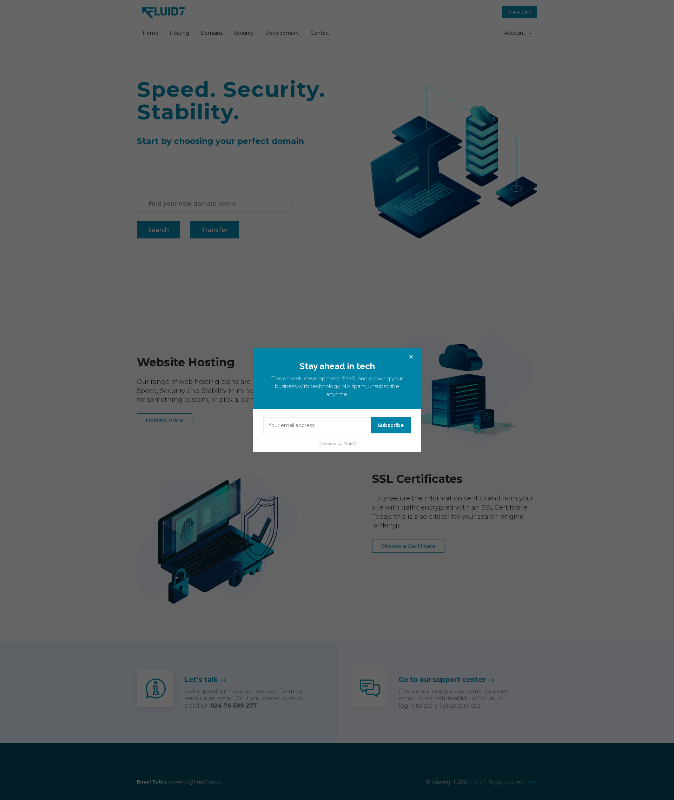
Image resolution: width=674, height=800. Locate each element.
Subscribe (391, 425)
